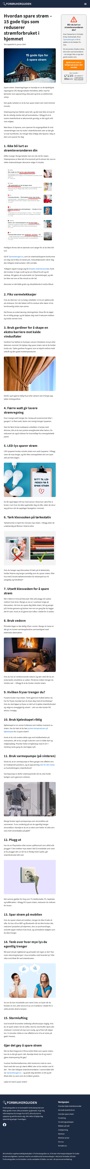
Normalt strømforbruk (66, 1110)
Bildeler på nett (63, 1126)
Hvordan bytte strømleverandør (69, 1106)
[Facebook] (4, 1124)
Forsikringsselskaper (66, 1122)
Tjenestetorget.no (16, 256)
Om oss (61, 1142)
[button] (85, 4)
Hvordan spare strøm (66, 1114)
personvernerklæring (64, 1159)
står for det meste (47, 764)
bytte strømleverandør (40, 268)
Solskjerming (63, 1130)
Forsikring (62, 1118)
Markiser (61, 1134)
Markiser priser (63, 1138)
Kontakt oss (62, 1146)
